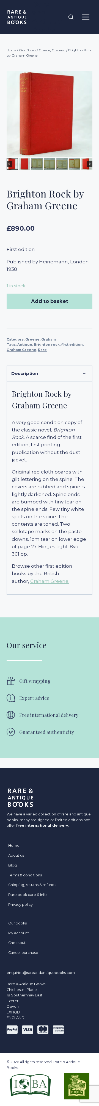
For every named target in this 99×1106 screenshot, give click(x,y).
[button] (24, 163)
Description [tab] (24, 373)
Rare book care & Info (27, 895)
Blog (12, 865)
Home (14, 845)
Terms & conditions (25, 875)
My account (18, 933)
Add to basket (49, 301)
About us (16, 855)
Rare (42, 350)
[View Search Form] (70, 17)
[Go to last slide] (9, 164)
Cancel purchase (23, 953)
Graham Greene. (49, 581)
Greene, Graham (40, 339)
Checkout (17, 943)
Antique (24, 344)
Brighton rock (47, 344)
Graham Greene (21, 350)
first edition (72, 344)
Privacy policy (20, 904)
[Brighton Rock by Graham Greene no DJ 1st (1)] (49, 114)
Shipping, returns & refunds (32, 885)
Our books (17, 923)
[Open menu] (85, 17)
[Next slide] (89, 164)
